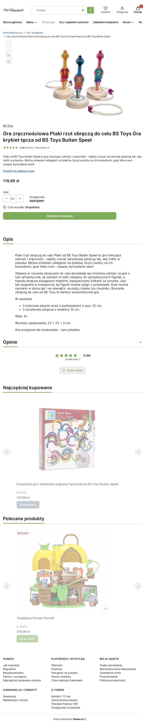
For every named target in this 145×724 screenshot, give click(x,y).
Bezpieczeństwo (13, 672)
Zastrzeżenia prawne (64, 700)
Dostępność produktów (65, 707)
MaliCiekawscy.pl (12, 32)
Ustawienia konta (110, 672)
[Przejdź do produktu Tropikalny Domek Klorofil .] (64, 572)
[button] (90, 10)
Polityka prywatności (112, 680)
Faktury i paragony (14, 676)
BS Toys (8, 125)
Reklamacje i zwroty (15, 700)
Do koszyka (27, 638)
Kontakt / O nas (60, 696)
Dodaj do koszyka (60, 216)
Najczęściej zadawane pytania (22, 680)
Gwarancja (9, 696)
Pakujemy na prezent (64, 672)
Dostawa (56, 669)
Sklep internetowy (68, 719)
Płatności (56, 665)
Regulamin (9, 669)
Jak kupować (11, 665)
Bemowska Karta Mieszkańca (118, 669)
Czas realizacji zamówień (66, 680)
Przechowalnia (109, 676)
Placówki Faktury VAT (64, 703)
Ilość (6, 192)
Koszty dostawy (61, 676)
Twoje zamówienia (111, 665)
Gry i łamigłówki (34, 32)
